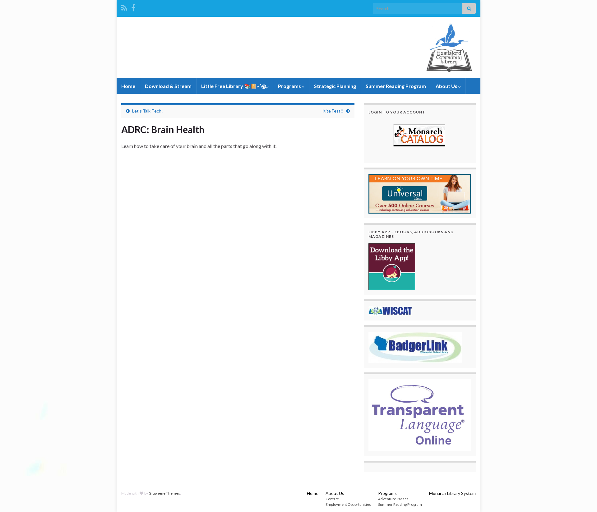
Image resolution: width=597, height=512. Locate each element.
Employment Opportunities (348, 504)
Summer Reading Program (396, 86)
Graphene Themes (164, 493)
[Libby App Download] (391, 266)
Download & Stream (168, 86)
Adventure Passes (393, 498)
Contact (332, 498)
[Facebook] (133, 6)
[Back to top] (583, 498)
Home (128, 86)
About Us (447, 86)
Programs (290, 86)
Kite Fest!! (333, 110)
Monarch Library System (452, 493)
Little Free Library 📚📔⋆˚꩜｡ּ (234, 86)
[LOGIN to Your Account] (419, 136)
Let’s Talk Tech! (147, 110)
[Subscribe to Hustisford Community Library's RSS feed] (124, 6)
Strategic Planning (335, 86)
